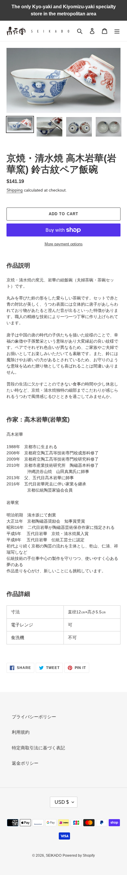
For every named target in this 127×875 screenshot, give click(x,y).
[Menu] (117, 31)
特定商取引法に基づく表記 (38, 747)
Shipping (14, 190)
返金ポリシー (25, 763)
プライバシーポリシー (34, 716)
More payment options (64, 244)
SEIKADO (53, 855)
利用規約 (21, 732)
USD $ (62, 802)
